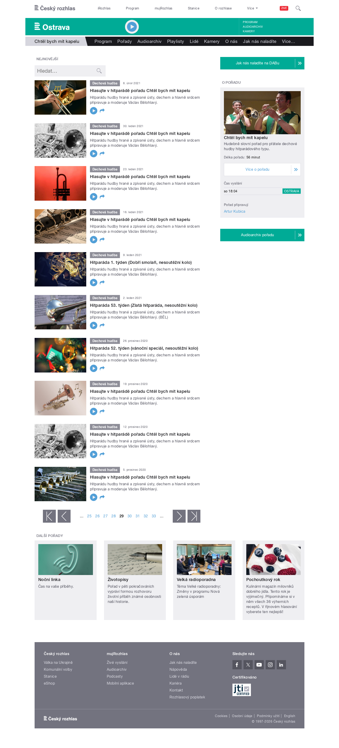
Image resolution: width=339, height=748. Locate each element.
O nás (231, 41)
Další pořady (49, 536)
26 (97, 516)
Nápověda (178, 669)
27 (105, 516)
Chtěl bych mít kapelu (246, 137)
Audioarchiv (253, 26)
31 (138, 516)
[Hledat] (298, 8)
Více (288, 41)
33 (154, 516)
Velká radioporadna (196, 579)
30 (130, 516)
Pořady (124, 41)
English (289, 716)
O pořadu (231, 82)
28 (113, 516)
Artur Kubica (234, 211)
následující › (179, 516)
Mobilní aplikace (120, 683)
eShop (49, 683)
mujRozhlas (163, 8)
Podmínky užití (268, 716)
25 (89, 516)
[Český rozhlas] (55, 8)
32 (146, 516)
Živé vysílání (117, 662)
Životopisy (118, 579)
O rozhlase (223, 8)
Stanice (193, 8)
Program (132, 8)
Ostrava (291, 191)
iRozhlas (104, 8)
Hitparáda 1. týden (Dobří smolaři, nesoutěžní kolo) (141, 262)
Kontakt (176, 690)
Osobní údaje (242, 716)
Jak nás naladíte (260, 41)
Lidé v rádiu (179, 676)
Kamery (249, 31)
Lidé (194, 41)
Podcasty (115, 676)
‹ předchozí (64, 516)
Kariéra (175, 683)
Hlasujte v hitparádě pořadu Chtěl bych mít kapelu (140, 90)
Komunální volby (58, 669)
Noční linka (49, 579)
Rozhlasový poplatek (187, 697)
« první (49, 516)
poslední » (193, 516)
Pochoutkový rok (263, 579)
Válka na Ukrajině (58, 662)
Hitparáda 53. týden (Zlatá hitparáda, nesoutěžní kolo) (144, 305)
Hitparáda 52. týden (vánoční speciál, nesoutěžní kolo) (144, 348)
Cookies (221, 716)
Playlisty (175, 41)
